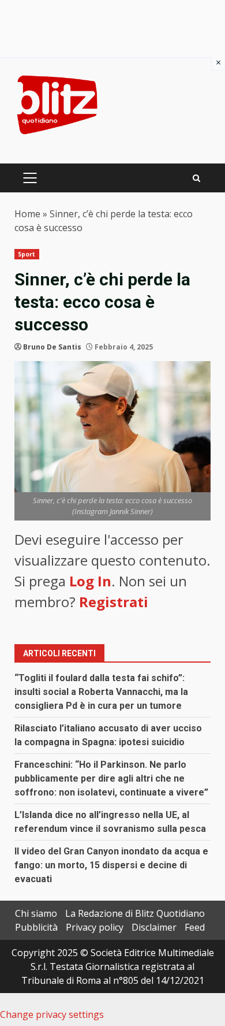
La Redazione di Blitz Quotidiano (135, 913)
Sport (27, 254)
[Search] (196, 178)
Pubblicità (36, 927)
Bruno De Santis (52, 347)
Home (27, 213)
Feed (195, 927)
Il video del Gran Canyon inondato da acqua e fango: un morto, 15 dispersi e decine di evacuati (111, 865)
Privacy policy (94, 927)
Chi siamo (36, 913)
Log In (90, 580)
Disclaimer (154, 927)
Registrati (113, 601)
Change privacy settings (52, 1014)
